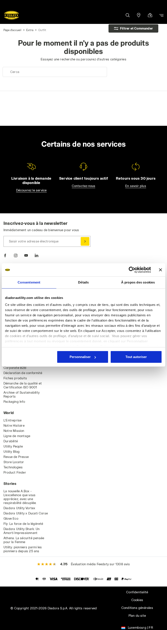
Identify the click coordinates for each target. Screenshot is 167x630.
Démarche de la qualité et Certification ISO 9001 (22, 385)
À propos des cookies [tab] (138, 282)
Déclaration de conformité (22, 373)
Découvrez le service (31, 190)
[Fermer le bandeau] (160, 269)
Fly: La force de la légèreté (23, 524)
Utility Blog (11, 451)
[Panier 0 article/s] (150, 15)
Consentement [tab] (29, 282)
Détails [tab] (83, 282)
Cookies (137, 600)
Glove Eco (10, 518)
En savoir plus (135, 186)
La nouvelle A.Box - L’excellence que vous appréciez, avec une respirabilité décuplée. (20, 497)
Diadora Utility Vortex (19, 508)
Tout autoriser (136, 357)
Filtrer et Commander (136, 28)
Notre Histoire (14, 425)
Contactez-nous (83, 186)
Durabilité (10, 441)
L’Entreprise (12, 420)
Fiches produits (15, 378)
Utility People (13, 446)
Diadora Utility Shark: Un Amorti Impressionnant (21, 531)
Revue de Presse (16, 457)
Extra (29, 30)
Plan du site (137, 615)
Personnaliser (80, 357)
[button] (127, 15)
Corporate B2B (15, 368)
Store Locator (13, 462)
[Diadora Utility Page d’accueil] (11, 15)
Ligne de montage (16, 436)
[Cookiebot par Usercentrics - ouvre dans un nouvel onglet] (132, 270)
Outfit (42, 30)
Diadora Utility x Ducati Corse (25, 513)
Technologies (13, 467)
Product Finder (14, 472)
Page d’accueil (12, 30)
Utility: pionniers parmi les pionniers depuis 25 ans (22, 549)
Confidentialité (137, 592)
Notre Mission (13, 431)
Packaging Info (14, 401)
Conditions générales (137, 608)
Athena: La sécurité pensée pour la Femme (23, 540)
